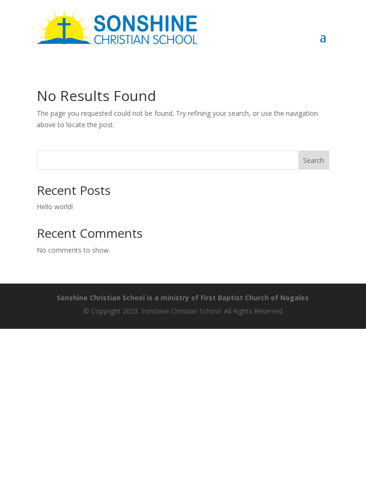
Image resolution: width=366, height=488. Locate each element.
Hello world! (55, 206)
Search (313, 160)
